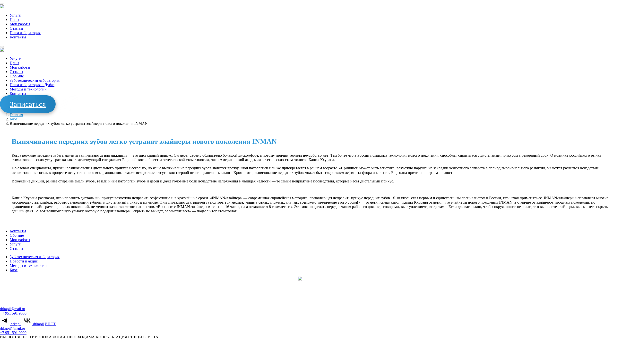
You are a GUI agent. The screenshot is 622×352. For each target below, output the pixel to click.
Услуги (15, 15)
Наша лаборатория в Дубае (32, 85)
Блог (13, 119)
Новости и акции (24, 261)
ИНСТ (50, 324)
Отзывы (16, 28)
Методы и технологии (28, 89)
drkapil (15, 324)
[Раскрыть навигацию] (2, 3)
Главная (16, 115)
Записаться (28, 104)
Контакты (18, 37)
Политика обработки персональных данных (291, 346)
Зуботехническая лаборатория (35, 80)
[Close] (2, 46)
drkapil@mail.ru (12, 309)
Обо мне (17, 76)
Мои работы (20, 24)
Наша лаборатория (25, 33)
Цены (14, 20)
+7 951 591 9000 (13, 313)
